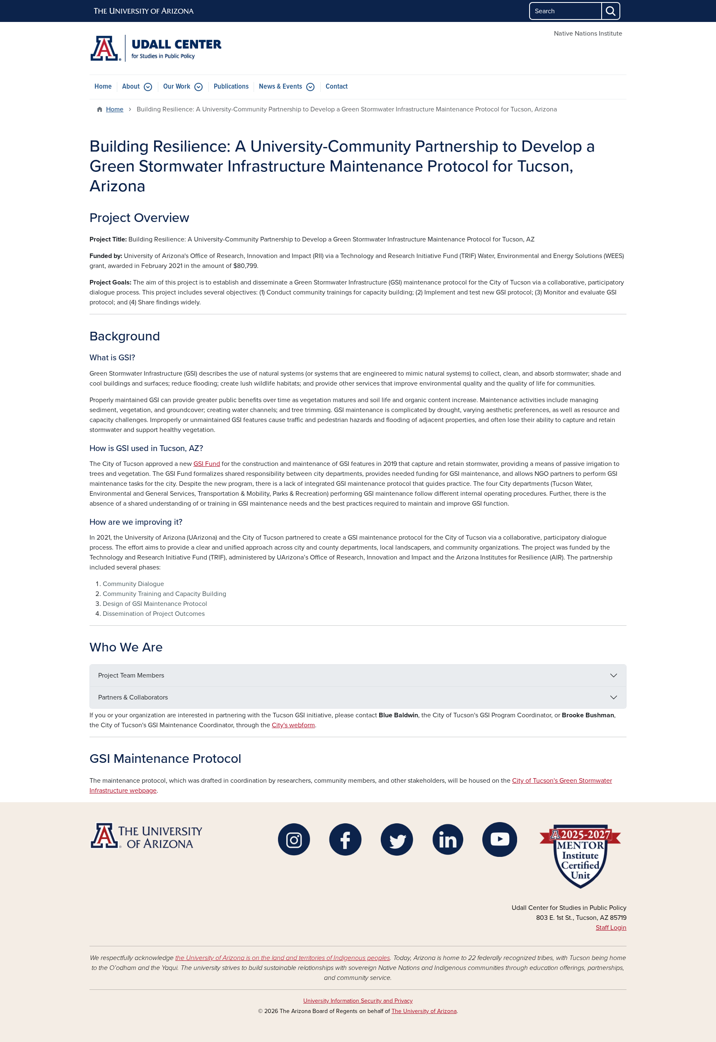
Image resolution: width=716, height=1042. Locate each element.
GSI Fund (207, 464)
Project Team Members (131, 675)
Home (103, 87)
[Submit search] (611, 11)
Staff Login (611, 928)
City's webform (293, 725)
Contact (337, 87)
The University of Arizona (424, 1011)
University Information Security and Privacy (358, 1000)
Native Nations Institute (588, 33)
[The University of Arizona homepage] (144, 11)
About (131, 87)
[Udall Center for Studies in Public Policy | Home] (176, 48)
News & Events (280, 87)
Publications (231, 87)
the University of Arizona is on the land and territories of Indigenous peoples (282, 958)
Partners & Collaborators (133, 697)
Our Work (176, 87)
